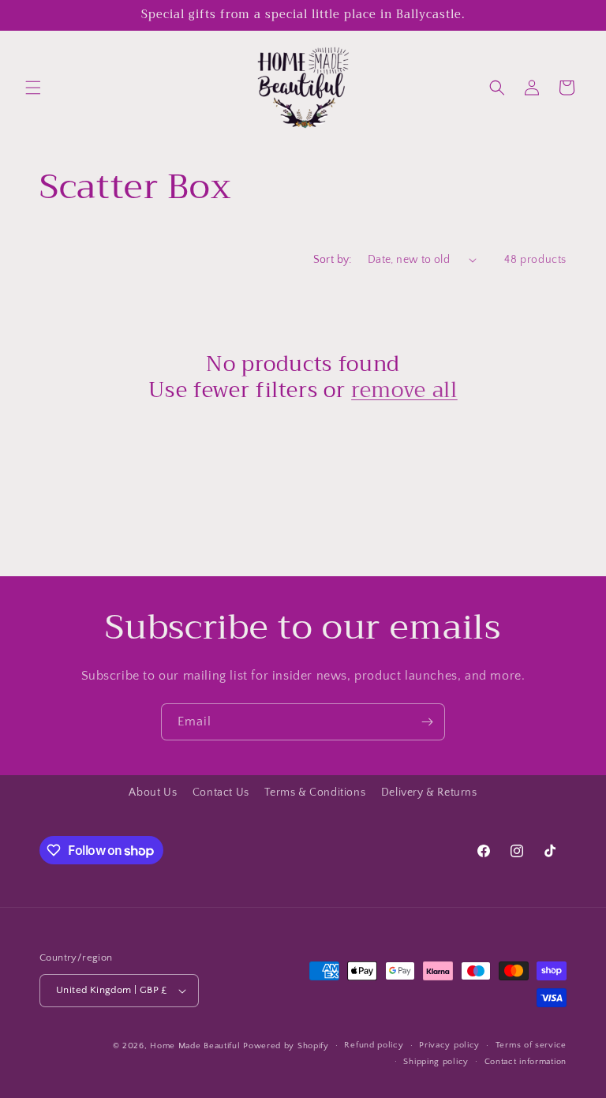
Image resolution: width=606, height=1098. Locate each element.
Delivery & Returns (429, 792)
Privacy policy (449, 1045)
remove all (404, 390)
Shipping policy (436, 1061)
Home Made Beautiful (195, 1046)
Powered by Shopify (286, 1046)
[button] (33, 87)
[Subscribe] (427, 721)
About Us (153, 792)
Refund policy (373, 1045)
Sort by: (332, 259)
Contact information (525, 1061)
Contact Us (221, 792)
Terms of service (531, 1045)
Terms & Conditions (314, 792)
